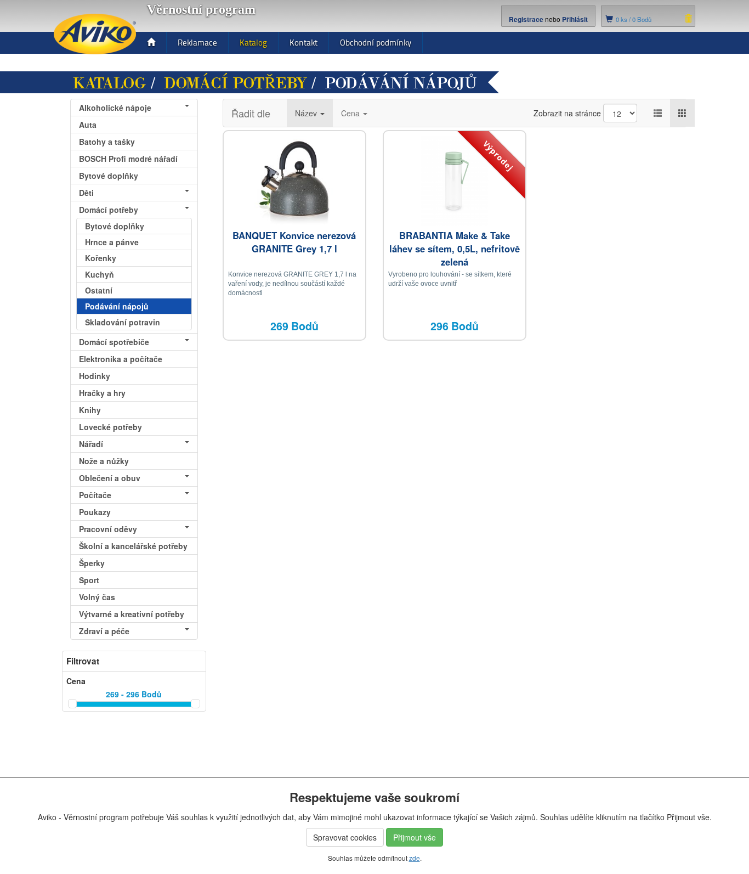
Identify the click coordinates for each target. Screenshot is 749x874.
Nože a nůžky (104, 460)
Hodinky (94, 375)
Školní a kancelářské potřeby (133, 545)
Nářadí (91, 443)
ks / (633, 19)
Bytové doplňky (108, 175)
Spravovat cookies (345, 837)
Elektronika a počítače (120, 358)
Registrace (526, 19)
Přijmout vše (414, 837)
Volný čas (97, 596)
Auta (88, 124)
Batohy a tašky (107, 141)
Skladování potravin (122, 322)
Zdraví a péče (104, 630)
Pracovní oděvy (108, 528)
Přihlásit (575, 19)
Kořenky (100, 257)
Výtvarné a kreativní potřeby (131, 613)
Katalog (253, 42)
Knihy (90, 409)
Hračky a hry (102, 392)
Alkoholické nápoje (115, 107)
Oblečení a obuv (109, 477)
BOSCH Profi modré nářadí (128, 158)
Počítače (95, 494)
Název (307, 113)
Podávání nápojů (117, 306)
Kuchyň (99, 274)
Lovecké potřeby (110, 426)
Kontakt (303, 42)
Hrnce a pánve (112, 241)
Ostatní (98, 290)
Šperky (92, 562)
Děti (86, 192)
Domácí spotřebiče (114, 341)
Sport (89, 579)
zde (414, 857)
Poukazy (95, 511)
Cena (351, 113)
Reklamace (197, 42)
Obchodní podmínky (375, 42)
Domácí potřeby (235, 83)
